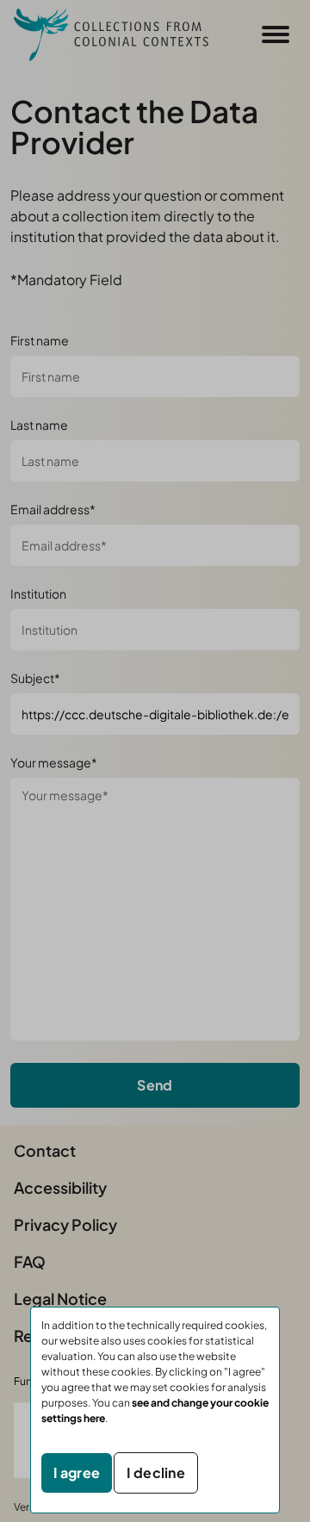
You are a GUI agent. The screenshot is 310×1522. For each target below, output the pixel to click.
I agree (76, 1472)
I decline (156, 1472)
